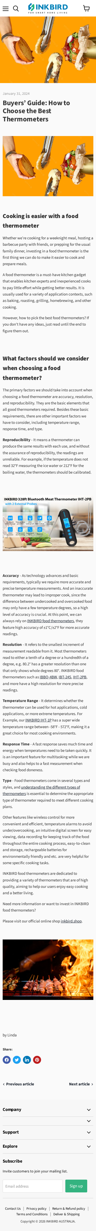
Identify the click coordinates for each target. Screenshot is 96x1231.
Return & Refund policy (68, 1208)
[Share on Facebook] (7, 1060)
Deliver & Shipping (66, 1214)
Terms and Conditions (31, 1214)
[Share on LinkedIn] (27, 1060)
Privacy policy (36, 1208)
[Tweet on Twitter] (17, 1060)
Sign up (76, 1186)
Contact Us (13, 1208)
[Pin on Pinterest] (37, 1060)
